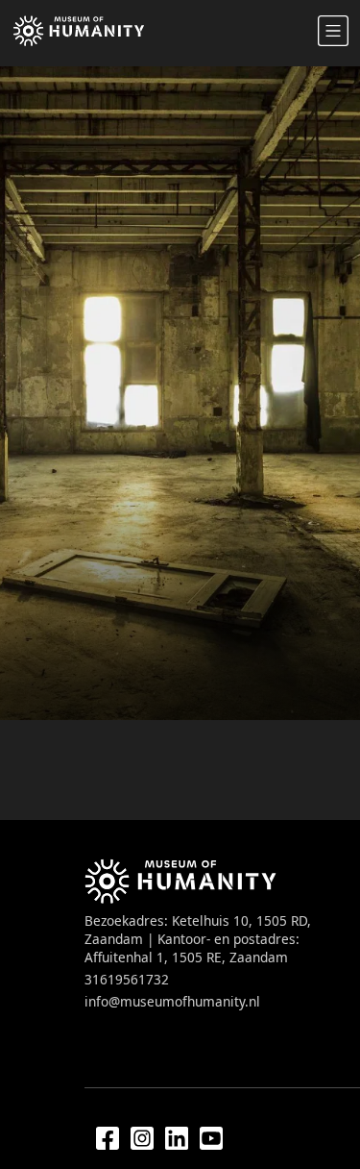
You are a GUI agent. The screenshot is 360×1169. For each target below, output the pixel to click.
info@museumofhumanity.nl (172, 1001)
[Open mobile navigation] (333, 30)
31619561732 (126, 979)
